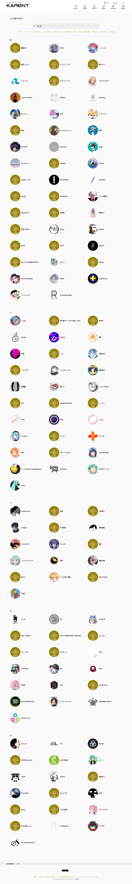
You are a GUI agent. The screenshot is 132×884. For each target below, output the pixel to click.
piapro (97, 877)
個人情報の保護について (52, 877)
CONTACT (41, 877)
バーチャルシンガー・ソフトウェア (85, 877)
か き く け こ (38, 31)
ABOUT (36, 877)
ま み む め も (87, 31)
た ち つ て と (58, 31)
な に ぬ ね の (67, 31)
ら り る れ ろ (103, 31)
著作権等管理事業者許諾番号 (66, 877)
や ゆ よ (94, 31)
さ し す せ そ (48, 31)
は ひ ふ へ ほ (77, 31)
